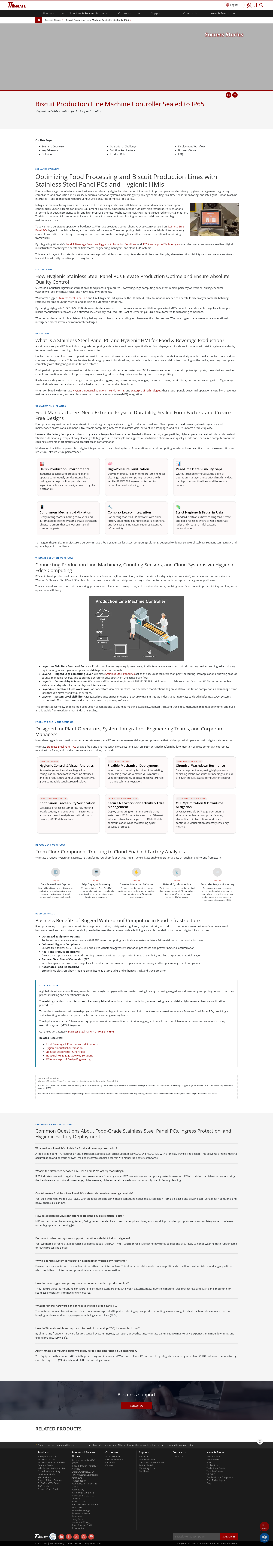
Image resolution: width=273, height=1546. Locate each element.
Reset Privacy (74, 1544)
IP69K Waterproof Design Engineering (68, 1059)
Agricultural (77, 1477)
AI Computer (44, 1486)
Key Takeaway (50, 150)
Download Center (147, 1459)
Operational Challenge (123, 146)
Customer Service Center (151, 1462)
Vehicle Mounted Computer (51, 1468)
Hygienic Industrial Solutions (90, 390)
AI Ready (76, 1468)
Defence (76, 1498)
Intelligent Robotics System (85, 1504)
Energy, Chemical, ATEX (83, 1471)
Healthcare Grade (46, 1474)
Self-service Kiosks (81, 1513)
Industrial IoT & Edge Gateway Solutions (69, 1055)
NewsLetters (212, 1459)
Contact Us (190, 13)
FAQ (180, 154)
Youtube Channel (214, 1471)
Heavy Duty (77, 1519)
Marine (75, 1486)
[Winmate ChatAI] (264, 1537)
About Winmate (113, 1456)
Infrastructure (78, 1501)
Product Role (117, 154)
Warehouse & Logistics (83, 1495)
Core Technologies (215, 1480)
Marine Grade (44, 1477)
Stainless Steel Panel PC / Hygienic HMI (91, 1031)
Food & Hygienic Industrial (84, 1483)
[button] (264, 1526)
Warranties (144, 1456)
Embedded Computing (49, 1471)
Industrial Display (46, 1459)
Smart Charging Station (83, 1525)
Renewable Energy (81, 1510)
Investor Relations (114, 1459)
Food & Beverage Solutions (82, 244)
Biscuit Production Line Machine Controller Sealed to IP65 (97, 19)
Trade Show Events (215, 1468)
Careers (109, 1465)
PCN (208, 1462)
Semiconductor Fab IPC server (83, 1461)
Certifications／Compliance (219, 1477)
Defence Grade (45, 1465)
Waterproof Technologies (146, 390)
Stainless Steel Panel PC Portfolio (65, 1052)
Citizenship (110, 1462)
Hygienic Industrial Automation (64, 1048)
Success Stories (53, 19)
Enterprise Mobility (47, 1456)
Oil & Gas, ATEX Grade (49, 1483)
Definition (47, 154)
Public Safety (78, 1489)
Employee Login (93, 1544)
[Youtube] (91, 1537)
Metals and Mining (81, 1522)
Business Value (187, 150)
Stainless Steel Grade (48, 1489)
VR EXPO (210, 1474)
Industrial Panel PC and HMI (51, 1462)
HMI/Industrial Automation (85, 1474)
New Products (213, 1456)
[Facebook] (69, 1537)
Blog (208, 1483)
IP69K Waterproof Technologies (161, 244)
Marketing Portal (147, 1468)
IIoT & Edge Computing (83, 1492)
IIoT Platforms (116, 390)
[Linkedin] (61, 1537)
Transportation (79, 1480)
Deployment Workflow (191, 146)
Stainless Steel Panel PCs (72, 298)
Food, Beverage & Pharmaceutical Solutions (72, 1044)
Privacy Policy (57, 1544)
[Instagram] (84, 1537)
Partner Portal (146, 1465)
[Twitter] (76, 1536)
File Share (144, 1471)
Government (78, 1516)
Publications (212, 1465)
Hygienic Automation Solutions (117, 244)
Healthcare (77, 1507)
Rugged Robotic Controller (51, 1480)
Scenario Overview (53, 146)
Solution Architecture (122, 150)
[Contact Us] (228, 95)
